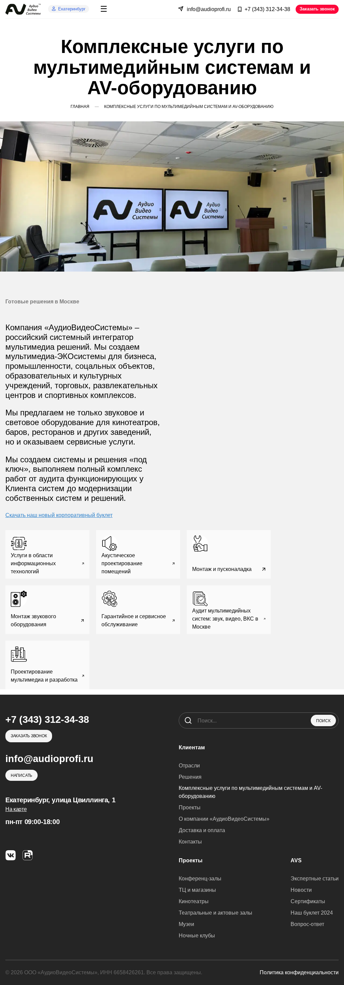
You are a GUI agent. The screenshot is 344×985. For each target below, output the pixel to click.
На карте (16, 809)
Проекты (190, 807)
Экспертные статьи (315, 878)
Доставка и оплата (202, 830)
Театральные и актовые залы (215, 913)
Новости (301, 890)
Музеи (186, 924)
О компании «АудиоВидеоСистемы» (224, 819)
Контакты (190, 842)
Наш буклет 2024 (312, 913)
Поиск (323, 720)
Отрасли (189, 765)
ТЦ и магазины (197, 890)
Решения (190, 777)
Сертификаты (308, 901)
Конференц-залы (200, 878)
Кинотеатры (194, 901)
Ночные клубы (197, 935)
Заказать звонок (317, 8)
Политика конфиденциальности (299, 972)
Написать (21, 775)
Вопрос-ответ (307, 924)
